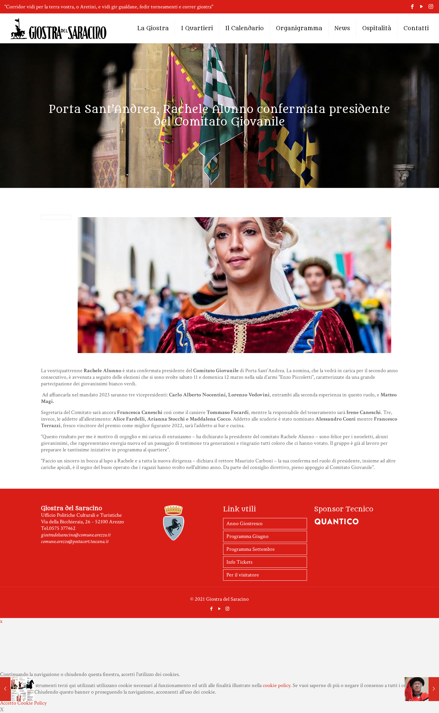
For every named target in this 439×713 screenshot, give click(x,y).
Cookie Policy (32, 703)
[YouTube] (421, 6)
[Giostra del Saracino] (58, 28)
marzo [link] (237, 377)
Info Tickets (239, 562)
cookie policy (276, 685)
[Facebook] (412, 6)
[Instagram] (431, 6)
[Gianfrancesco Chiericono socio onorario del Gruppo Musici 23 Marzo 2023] (422, 689)
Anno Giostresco (244, 523)
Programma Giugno (247, 536)
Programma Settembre (250, 549)
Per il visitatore (242, 574)
